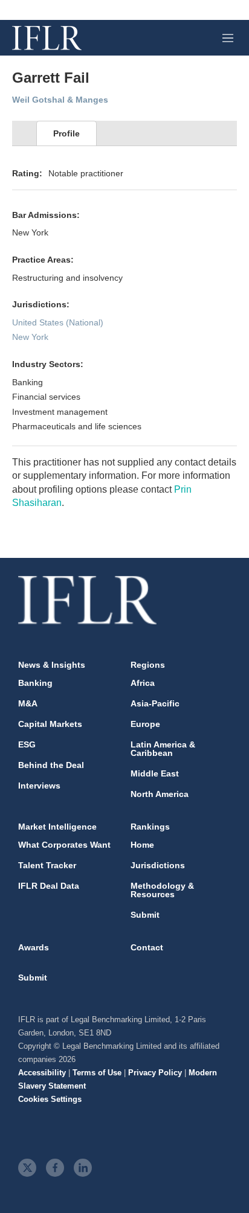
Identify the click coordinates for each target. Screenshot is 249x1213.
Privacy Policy (155, 1072)
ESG (27, 744)
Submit (145, 915)
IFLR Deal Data (48, 886)
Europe (145, 724)
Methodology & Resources (162, 890)
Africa (143, 683)
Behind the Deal (51, 765)
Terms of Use (97, 1072)
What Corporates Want (64, 844)
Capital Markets (50, 724)
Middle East (155, 773)
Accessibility (42, 1072)
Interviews (39, 785)
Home (142, 844)
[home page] (47, 38)
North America (160, 794)
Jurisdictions (158, 865)
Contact (147, 947)
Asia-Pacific (155, 703)
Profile (66, 133)
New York (30, 337)
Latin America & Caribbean (163, 748)
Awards (33, 947)
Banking (35, 683)
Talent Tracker (47, 865)
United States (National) (57, 322)
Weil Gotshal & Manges (60, 99)
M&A (27, 703)
